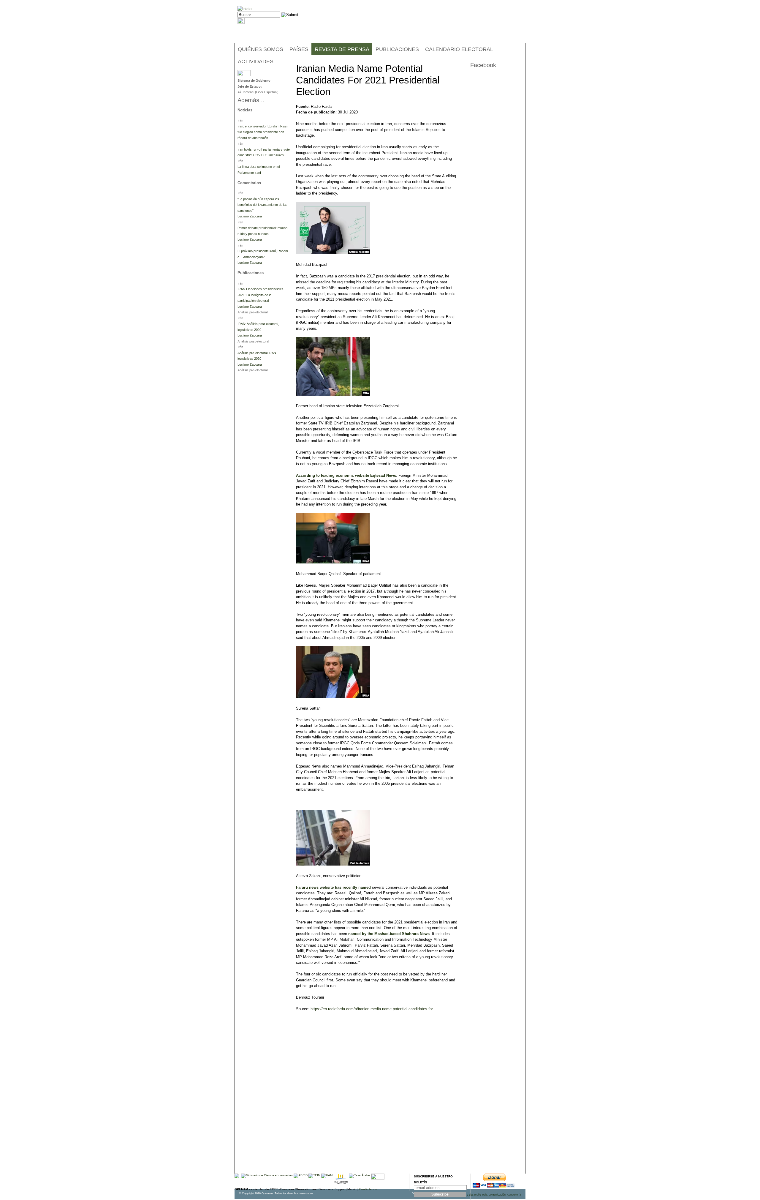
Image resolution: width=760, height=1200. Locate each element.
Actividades (255, 61)
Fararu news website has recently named (333, 887)
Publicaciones (397, 49)
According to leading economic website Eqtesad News (346, 475)
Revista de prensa (342, 49)
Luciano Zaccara (250, 216)
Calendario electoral (459, 49)
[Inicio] (244, 9)
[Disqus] (377, 1098)
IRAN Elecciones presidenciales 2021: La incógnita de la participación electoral (261, 294)
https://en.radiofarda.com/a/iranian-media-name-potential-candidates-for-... (374, 1009)
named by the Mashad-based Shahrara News (389, 933)
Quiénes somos (260, 49)
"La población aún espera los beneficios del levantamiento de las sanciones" (262, 204)
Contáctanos (368, 1189)
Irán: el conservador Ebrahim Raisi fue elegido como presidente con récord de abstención (262, 132)
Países (298, 49)
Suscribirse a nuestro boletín (433, 1179)
